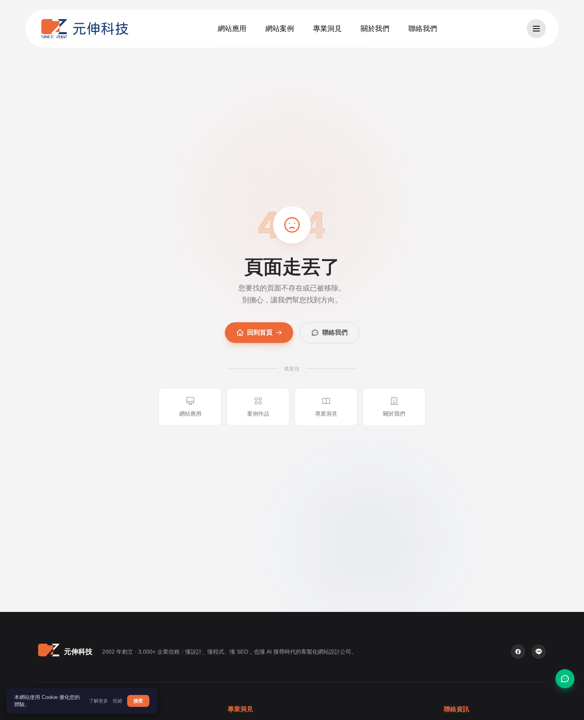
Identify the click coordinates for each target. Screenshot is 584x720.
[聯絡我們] (564, 678)
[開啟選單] (536, 28)
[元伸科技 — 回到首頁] (84, 28)
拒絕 (117, 701)
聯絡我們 (335, 332)
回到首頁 (260, 332)
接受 (138, 701)
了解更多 (98, 701)
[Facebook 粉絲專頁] (518, 652)
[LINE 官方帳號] (539, 652)
